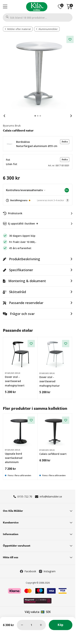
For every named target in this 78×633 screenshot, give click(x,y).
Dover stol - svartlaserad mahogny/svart (14, 381)
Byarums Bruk (12, 125)
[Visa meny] (5, 6)
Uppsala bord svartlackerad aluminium (13, 458)
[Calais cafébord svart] (55, 431)
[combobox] (37, 17)
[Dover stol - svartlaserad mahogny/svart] (20, 354)
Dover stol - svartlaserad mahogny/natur (49, 381)
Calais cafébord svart (53, 454)
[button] (37, 143)
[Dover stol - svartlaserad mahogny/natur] (55, 354)
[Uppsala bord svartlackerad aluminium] (20, 431)
